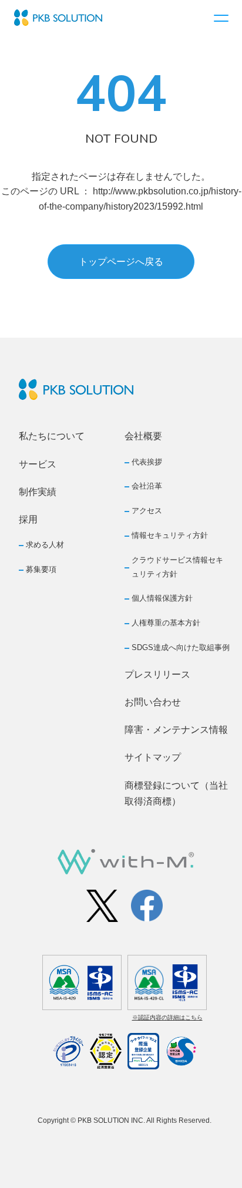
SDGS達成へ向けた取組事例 (181, 647)
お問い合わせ (153, 702)
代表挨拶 (147, 461)
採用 (28, 519)
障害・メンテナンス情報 (176, 730)
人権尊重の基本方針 (166, 622)
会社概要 (143, 436)
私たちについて (52, 436)
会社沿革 (147, 486)
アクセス (147, 510)
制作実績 (37, 492)
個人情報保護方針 (162, 598)
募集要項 (41, 569)
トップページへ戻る (121, 262)
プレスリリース (157, 674)
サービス (37, 464)
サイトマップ (153, 757)
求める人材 (45, 544)
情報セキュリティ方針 (170, 535)
